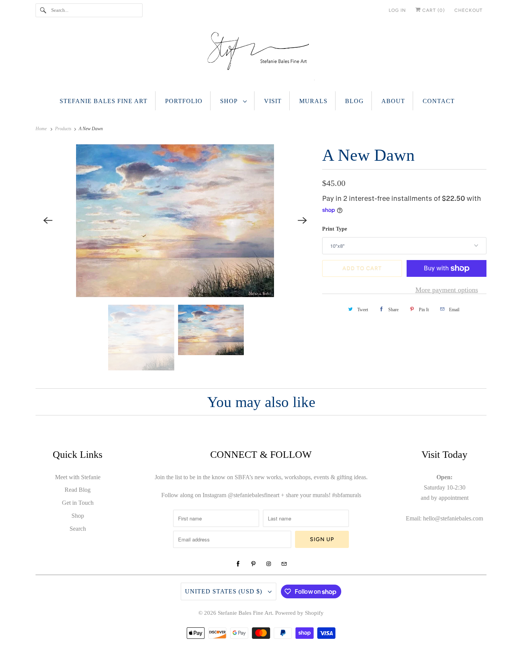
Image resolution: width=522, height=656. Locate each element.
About (393, 101)
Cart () (433, 10)
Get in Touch (78, 502)
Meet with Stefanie (78, 477)
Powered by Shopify (299, 613)
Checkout (468, 10)
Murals (313, 101)
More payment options (446, 290)
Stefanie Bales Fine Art (104, 101)
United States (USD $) (224, 591)
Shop (229, 101)
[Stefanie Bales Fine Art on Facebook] (238, 564)
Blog (354, 101)
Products (64, 128)
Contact (439, 101)
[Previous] (47, 220)
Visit (273, 101)
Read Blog (78, 489)
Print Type (334, 229)
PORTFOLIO (184, 101)
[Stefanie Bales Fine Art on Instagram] (269, 564)
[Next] (302, 220)
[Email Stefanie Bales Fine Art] (284, 564)
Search (78, 528)
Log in (397, 10)
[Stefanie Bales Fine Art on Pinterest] (253, 564)
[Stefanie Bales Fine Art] (261, 58)
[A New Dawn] (175, 220)
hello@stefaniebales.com (453, 518)
